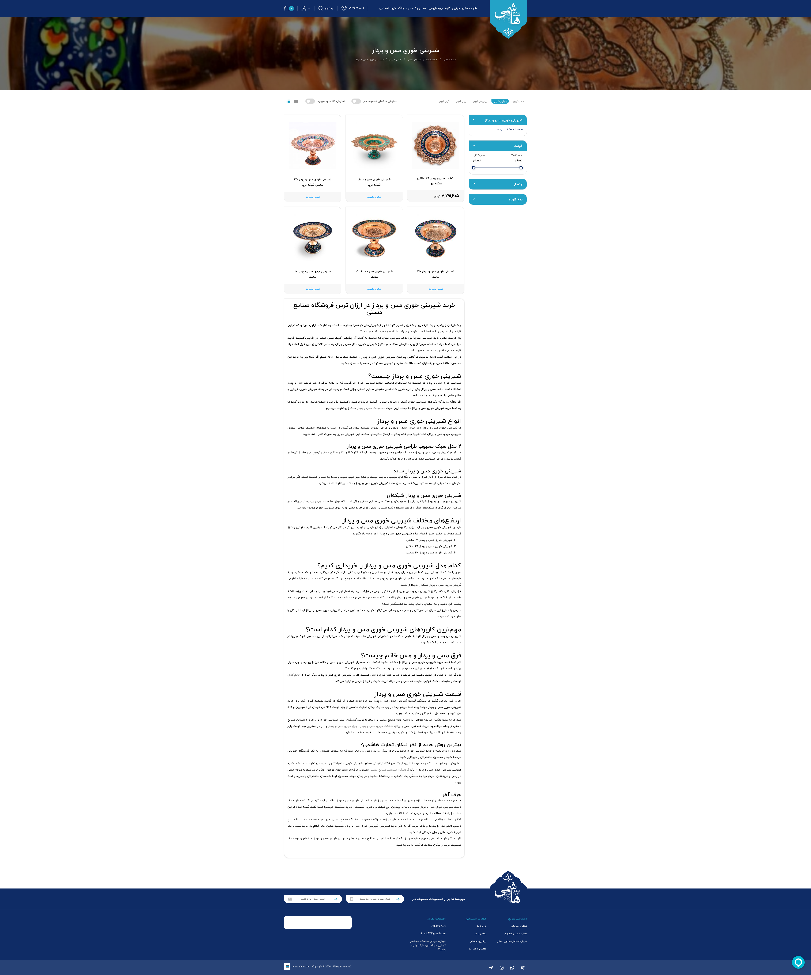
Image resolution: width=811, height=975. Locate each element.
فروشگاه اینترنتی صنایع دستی (389, 770)
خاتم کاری (293, 675)
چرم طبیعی (436, 8)
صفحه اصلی (449, 59)
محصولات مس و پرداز (371, 408)
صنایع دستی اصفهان (516, 933)
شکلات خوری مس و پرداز (376, 726)
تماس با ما (480, 933)
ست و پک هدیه (416, 8)
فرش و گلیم (452, 8)
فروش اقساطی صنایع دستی (512, 941)
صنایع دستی (470, 8)
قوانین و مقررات (477, 949)
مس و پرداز (395, 59)
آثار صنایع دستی (332, 452)
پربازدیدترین (500, 101)
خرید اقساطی (387, 8)
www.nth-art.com (301, 966)
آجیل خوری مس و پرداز (343, 726)
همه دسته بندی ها (508, 129)
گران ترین (444, 101)
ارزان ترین (461, 101)
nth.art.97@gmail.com (433, 933)
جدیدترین (518, 101)
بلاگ (401, 8)
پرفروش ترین (480, 101)
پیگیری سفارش (478, 941)
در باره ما (481, 926)
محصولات (431, 59)
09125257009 (438, 926)
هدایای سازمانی (518, 926)
